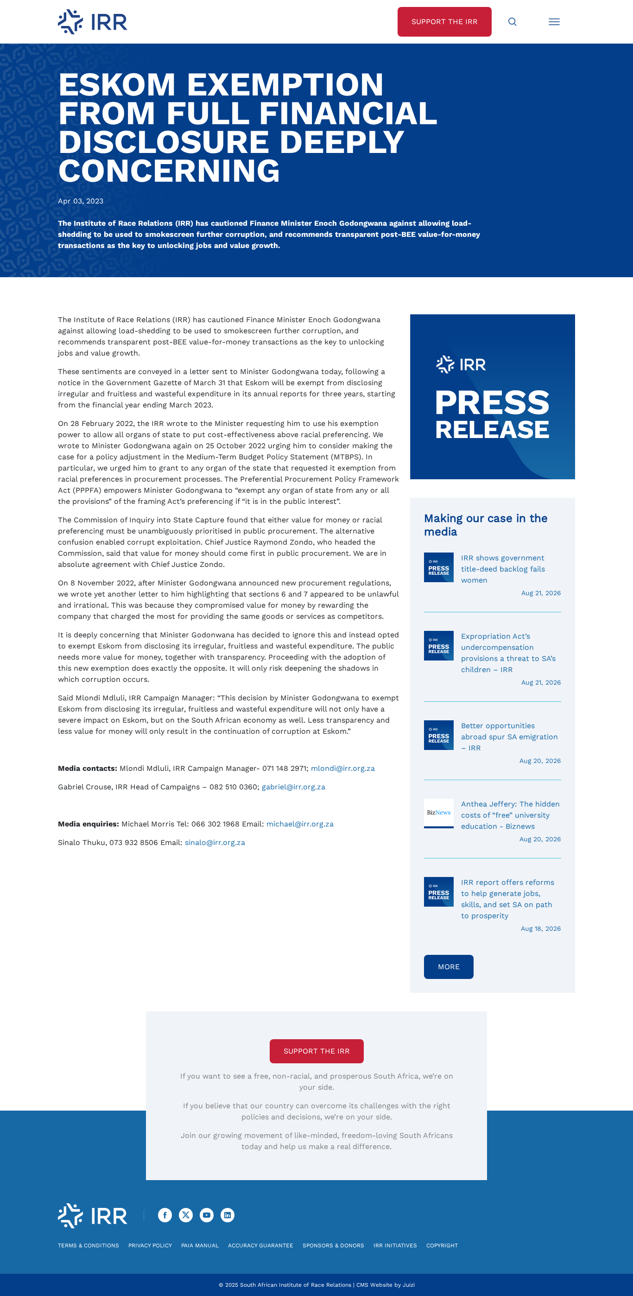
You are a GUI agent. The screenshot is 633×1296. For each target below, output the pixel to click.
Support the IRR (317, 1051)
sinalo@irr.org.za (215, 842)
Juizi (409, 1285)
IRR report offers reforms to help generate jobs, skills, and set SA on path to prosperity (511, 905)
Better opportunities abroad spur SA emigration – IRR (511, 742)
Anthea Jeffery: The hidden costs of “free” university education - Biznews (511, 821)
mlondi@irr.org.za (343, 768)
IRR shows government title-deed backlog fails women (511, 575)
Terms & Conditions (88, 1245)
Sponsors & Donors (333, 1245)
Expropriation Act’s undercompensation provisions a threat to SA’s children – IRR (511, 659)
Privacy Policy (150, 1245)
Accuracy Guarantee (260, 1245)
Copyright (442, 1245)
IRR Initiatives (395, 1245)
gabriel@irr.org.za (293, 786)
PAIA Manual (200, 1245)
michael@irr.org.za (300, 824)
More (449, 966)
